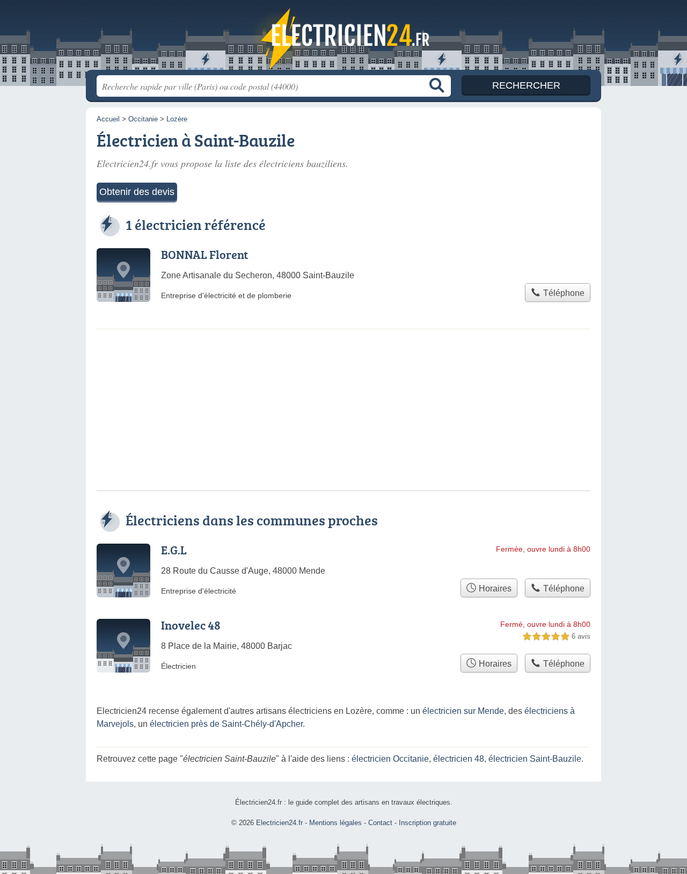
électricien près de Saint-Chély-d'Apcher (226, 723)
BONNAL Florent (204, 254)
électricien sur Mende (463, 711)
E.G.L (174, 549)
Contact (380, 823)
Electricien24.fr (343, 38)
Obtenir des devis (136, 191)
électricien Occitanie (390, 758)
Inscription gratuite (427, 823)
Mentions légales (335, 823)
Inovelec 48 (191, 625)
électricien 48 (458, 758)
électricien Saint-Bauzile (534, 758)
